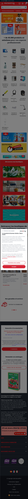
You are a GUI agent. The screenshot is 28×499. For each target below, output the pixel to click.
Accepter (14, 266)
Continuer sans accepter (9, 230)
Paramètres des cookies (14, 262)
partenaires (4, 258)
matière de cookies (11, 256)
